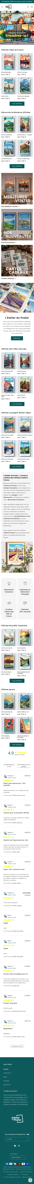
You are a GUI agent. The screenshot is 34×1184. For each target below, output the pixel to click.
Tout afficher (17, 104)
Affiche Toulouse (22, 72)
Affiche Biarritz (21, 648)
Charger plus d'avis (17, 1046)
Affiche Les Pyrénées (23, 96)
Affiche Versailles (17, 905)
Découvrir (17, 338)
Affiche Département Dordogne (23, 672)
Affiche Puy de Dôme (18, 931)
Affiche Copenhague (18, 956)
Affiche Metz (16, 986)
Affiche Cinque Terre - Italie (7, 396)
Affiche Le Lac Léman (7, 435)
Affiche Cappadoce (17, 822)
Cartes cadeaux (7, 278)
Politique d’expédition (13, 1174)
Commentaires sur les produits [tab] (23, 766)
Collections (7, 1073)
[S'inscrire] (27, 1139)
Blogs (5, 1077)
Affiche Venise (21, 371)
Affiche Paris (5, 96)
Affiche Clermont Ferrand (24, 435)
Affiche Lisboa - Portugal (24, 135)
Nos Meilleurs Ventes (9, 206)
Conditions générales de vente (12, 1177)
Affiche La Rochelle (6, 648)
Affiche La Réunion (6, 135)
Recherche (7, 1085)
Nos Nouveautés (7, 242)
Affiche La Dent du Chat (19, 795)
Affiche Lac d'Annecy (7, 459)
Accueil (5, 1069)
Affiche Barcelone (6, 158)
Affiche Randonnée (6, 712)
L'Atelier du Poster (12, 1167)
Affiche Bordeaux (6, 672)
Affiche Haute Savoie (23, 459)
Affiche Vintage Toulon (19, 1036)
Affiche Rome (21, 395)
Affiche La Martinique (23, 158)
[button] (2, 7)
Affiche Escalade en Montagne (23, 736)
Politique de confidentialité (10, 1171)
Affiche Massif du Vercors (19, 1011)
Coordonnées (24, 1174)
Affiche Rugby (5, 736)
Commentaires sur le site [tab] (8, 766)
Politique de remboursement (23, 1169)
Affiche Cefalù (16, 852)
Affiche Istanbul (17, 883)
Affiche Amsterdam (7, 371)
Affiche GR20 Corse (23, 712)
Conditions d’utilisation (26, 1171)
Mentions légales (27, 1177)
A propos (6, 1081)
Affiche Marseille (6, 72)
